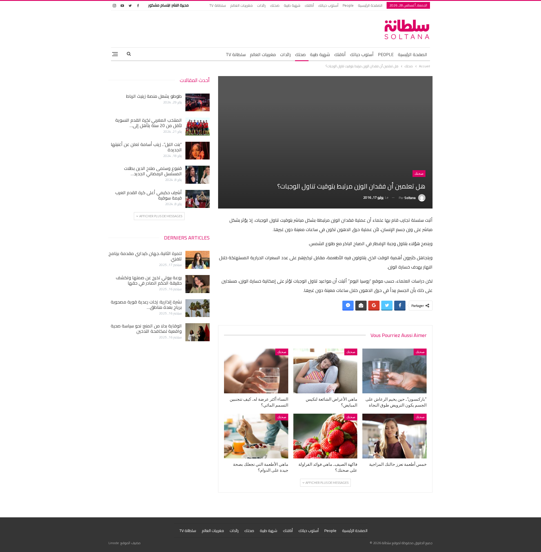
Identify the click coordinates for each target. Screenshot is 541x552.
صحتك (275, 5)
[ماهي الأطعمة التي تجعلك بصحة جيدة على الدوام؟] (256, 436)
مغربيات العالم (241, 5)
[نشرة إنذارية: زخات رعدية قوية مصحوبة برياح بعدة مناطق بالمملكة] (197, 308)
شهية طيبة (292, 5)
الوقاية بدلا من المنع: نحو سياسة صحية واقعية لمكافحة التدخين (146, 328)
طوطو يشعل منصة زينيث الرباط (154, 96)
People (348, 5)
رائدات (261, 5)
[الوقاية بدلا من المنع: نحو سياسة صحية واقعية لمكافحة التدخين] (197, 332)
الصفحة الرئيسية (370, 5)
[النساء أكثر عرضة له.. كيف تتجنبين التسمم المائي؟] (256, 371)
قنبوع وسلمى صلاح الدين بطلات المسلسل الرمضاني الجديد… (153, 171)
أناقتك (309, 5)
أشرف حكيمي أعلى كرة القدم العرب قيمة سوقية (148, 195)
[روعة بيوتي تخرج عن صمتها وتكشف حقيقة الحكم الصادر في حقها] (197, 284)
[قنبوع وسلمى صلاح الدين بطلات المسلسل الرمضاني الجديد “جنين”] (197, 175)
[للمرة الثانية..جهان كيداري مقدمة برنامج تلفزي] (197, 260)
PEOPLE (386, 54)
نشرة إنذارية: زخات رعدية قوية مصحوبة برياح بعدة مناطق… (146, 304)
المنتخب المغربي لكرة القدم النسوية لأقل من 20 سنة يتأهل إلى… (148, 123)
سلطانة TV (217, 5)
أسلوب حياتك (328, 5)
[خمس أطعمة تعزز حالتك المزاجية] (394, 436)
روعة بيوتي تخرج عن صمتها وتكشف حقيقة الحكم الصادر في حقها (149, 280)
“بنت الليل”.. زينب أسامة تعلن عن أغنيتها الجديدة (146, 147)
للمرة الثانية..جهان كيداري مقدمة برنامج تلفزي (145, 256)
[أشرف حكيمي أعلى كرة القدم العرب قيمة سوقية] (197, 199)
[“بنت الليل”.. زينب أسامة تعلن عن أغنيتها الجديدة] (197, 151)
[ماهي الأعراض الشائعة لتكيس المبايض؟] (325, 371)
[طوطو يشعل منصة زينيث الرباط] (197, 103)
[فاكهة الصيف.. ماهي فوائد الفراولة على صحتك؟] (325, 436)
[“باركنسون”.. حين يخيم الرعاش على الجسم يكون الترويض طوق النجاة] (394, 371)
